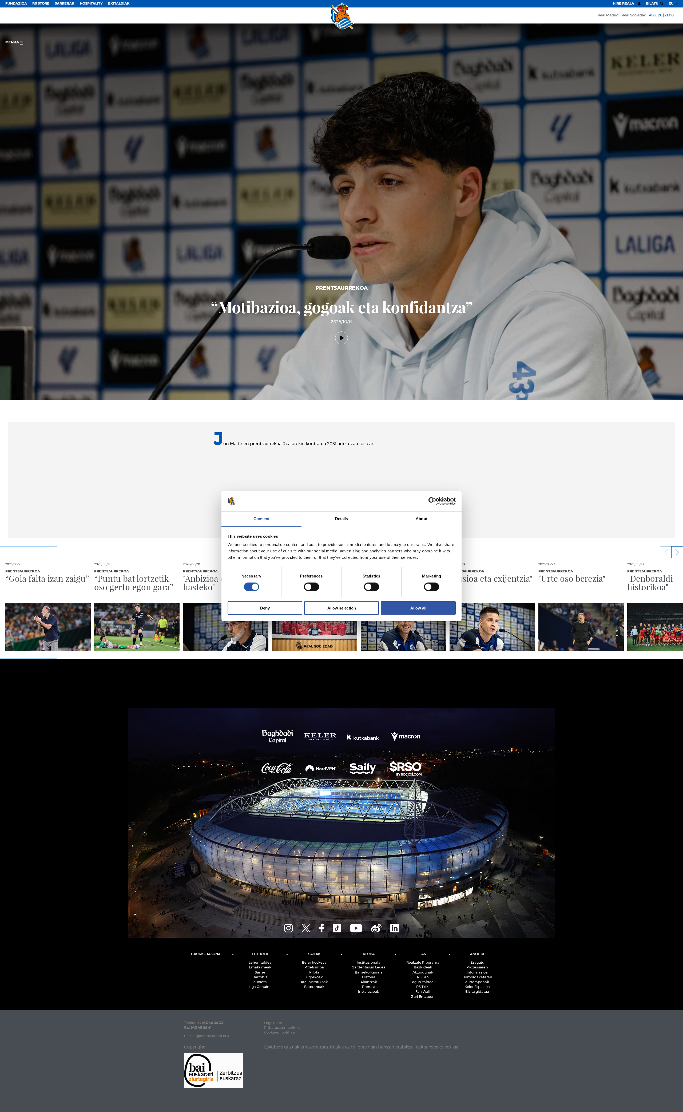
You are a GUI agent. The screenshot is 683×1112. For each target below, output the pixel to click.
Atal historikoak (314, 982)
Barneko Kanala (369, 972)
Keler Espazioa (477, 987)
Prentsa (368, 987)
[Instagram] (288, 927)
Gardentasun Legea (369, 967)
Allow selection (341, 608)
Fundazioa (16, 3)
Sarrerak (64, 3)
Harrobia (260, 977)
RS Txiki (423, 987)
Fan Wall (422, 992)
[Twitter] (306, 927)
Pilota (314, 972)
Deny (265, 608)
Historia (368, 977)
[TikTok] (337, 927)
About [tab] (421, 518)
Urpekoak (314, 977)
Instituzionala (368, 962)
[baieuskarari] (213, 1070)
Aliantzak (368, 982)
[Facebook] (321, 927)
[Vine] (376, 927)
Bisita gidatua (477, 992)
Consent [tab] (261, 518)
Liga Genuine (260, 987)
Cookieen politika (279, 1032)
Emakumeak (260, 967)
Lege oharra (274, 1023)
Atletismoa (314, 967)
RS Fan (423, 977)
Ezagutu (477, 962)
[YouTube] (356, 927)
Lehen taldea (260, 962)
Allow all (418, 608)
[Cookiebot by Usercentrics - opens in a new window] (432, 501)
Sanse (260, 972)
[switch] (311, 586)
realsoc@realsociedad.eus (206, 1036)
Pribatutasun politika (282, 1028)
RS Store (40, 3)
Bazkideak (423, 967)
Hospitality (91, 3)
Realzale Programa (422, 962)
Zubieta (260, 982)
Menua (12, 42)
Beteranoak (314, 987)
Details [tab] (341, 518)
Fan (422, 954)
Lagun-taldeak (423, 982)
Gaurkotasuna (205, 954)
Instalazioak (368, 992)
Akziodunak (422, 972)
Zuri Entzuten (423, 997)
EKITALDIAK (119, 3)
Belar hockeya (314, 962)
